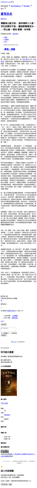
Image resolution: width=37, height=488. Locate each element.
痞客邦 (9, 311)
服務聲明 (19, 463)
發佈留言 (3, 335)
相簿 (5, 37)
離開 (10, 484)
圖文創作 (15, 34)
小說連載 (15, 316)
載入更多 (3, 324)
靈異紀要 (15, 318)
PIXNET (8, 461)
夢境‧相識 (9, 49)
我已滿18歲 (4, 484)
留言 (13, 311)
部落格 (6, 39)
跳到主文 (3, 19)
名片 (5, 41)
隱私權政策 (32, 461)
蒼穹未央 (6, 13)
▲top (2, 321)
